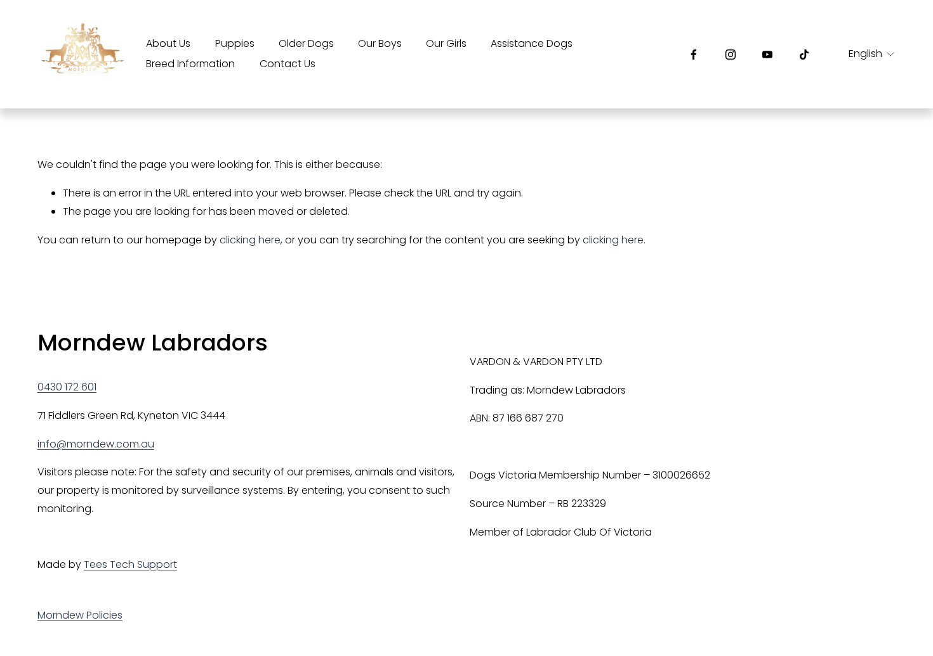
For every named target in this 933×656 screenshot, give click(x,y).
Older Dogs (306, 43)
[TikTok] (804, 54)
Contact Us (287, 63)
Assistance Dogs (531, 43)
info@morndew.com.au (95, 444)
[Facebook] (693, 54)
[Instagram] (730, 54)
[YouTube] (767, 54)
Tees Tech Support (130, 564)
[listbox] (863, 54)
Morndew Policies (79, 615)
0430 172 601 (66, 387)
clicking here (250, 240)
